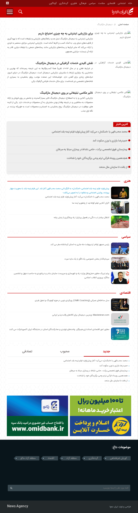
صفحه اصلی (123, 24)
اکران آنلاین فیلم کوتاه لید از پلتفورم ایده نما (90, 203)
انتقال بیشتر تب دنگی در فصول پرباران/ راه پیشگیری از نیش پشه (81, 217)
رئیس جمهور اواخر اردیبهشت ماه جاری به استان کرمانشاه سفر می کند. (79, 244)
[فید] (7, 3)
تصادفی (27, 351)
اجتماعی (122, 3)
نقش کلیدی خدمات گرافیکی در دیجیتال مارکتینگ (64, 63)
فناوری (74, 3)
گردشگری (63, 3)
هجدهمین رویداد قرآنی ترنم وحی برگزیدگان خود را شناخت (97, 158)
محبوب (65, 351)
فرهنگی (82, 3)
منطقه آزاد (71, 458)
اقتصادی (111, 3)
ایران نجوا (114, 507)
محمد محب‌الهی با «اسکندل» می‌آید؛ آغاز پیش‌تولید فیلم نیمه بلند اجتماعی (89, 132)
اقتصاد (51, 458)
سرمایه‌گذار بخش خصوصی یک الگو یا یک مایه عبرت (87, 259)
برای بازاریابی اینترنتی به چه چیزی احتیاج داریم (65, 33)
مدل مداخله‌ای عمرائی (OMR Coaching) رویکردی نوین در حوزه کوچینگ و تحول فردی (72, 300)
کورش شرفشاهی (118, 458)
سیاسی (92, 3)
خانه (130, 3)
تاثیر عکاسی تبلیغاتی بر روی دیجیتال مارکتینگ (66, 93)
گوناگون (53, 3)
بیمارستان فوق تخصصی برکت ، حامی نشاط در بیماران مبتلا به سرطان (91, 149)
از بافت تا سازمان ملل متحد (113, 167)
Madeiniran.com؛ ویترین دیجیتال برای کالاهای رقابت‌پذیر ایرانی (80, 315)
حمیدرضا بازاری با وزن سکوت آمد (110, 141)
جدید (106, 351)
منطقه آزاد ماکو (28, 458)
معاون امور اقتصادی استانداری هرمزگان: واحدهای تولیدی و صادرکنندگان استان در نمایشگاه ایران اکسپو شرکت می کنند (59, 329)
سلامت (101, 3)
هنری (127, 181)
